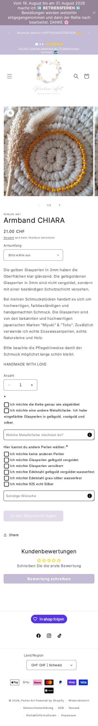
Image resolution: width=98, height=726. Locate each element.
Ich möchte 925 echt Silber (32, 484)
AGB (61, 708)
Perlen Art (28, 700)
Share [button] (14, 535)
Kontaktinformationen (41, 715)
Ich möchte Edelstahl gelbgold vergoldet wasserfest (52, 472)
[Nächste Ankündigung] (89, 33)
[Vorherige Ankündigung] (9, 33)
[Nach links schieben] (38, 205)
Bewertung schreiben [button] (49, 578)
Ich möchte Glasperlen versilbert (36, 466)
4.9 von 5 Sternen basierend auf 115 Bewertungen (49, 48)
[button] (9, 76)
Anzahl (9, 375)
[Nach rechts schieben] (59, 205)
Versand (9, 237)
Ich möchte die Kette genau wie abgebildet (45, 404)
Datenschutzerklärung (38, 708)
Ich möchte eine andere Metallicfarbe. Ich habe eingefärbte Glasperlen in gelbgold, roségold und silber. (45, 416)
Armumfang (13, 245)
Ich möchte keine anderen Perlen (37, 454)
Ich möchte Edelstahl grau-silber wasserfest (46, 478)
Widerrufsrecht (79, 700)
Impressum (68, 715)
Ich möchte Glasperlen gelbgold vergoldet (44, 460)
